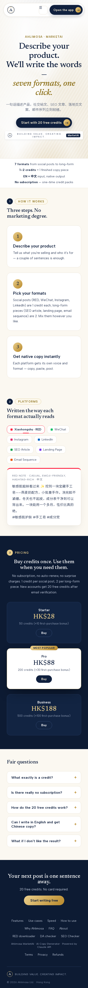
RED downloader (24, 936)
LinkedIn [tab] (47, 439)
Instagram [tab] (21, 439)
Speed (51, 920)
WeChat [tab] (60, 429)
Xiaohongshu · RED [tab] (27, 429)
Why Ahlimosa (34, 928)
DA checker (48, 936)
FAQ (51, 928)
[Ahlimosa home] (11, 10)
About (63, 928)
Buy (44, 633)
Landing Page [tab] (52, 449)
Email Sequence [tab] (25, 460)
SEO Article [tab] (22, 449)
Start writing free (44, 900)
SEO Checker (70, 936)
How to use (68, 920)
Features (17, 920)
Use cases (35, 920)
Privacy (43, 954)
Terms (29, 954)
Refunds (58, 954)
